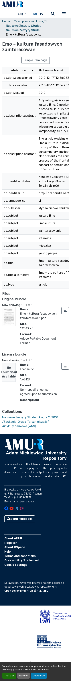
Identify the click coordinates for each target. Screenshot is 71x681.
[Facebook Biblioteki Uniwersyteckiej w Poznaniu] (6, 508)
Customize (39, 675)
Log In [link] (22, 14)
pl (42, 13)
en (35, 13)
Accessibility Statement (22, 560)
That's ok (9, 675)
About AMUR (13, 538)
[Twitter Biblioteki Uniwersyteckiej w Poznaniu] (17, 508)
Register (10, 543)
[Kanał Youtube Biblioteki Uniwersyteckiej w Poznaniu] (11, 508)
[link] (65, 310)
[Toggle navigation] (64, 13)
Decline (23, 675)
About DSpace (14, 547)
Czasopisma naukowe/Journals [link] (32, 21)
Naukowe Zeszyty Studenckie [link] (24, 25)
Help (7, 551)
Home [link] (6, 21)
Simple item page (35, 60)
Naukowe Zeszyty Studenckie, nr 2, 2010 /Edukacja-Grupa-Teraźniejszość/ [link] (24, 30)
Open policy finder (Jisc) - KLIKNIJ (26, 590)
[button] (12, 4)
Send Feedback (21, 519)
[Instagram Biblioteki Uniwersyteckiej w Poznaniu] (21, 508)
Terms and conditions (20, 556)
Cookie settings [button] (15, 565)
